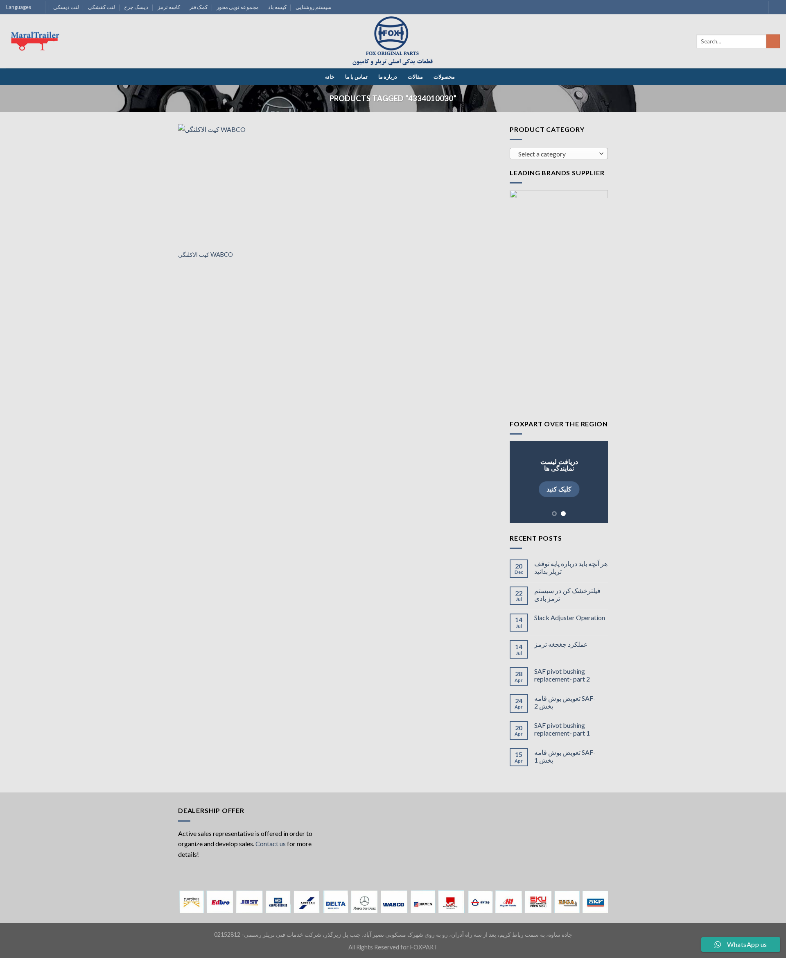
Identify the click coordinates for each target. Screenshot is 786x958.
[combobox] (559, 153)
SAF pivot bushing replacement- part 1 (562, 729)
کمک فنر (198, 7)
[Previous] (522, 482)
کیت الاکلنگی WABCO (205, 254)
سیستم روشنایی (314, 7)
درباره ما (387, 76)
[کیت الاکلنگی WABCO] (228, 184)
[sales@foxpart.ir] (741, 7)
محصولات (444, 76)
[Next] (595, 482)
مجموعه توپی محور (238, 7)
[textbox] (557, 154)
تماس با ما (356, 76)
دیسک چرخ (136, 7)
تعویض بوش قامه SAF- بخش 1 (565, 756)
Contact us (270, 843)
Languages (18, 7)
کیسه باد (277, 7)
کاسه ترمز (169, 7)
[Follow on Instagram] (775, 7)
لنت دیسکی (66, 7)
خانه (329, 76)
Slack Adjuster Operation (569, 617)
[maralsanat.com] (37, 41)
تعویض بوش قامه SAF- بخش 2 (565, 702)
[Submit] (773, 41)
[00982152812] (757, 7)
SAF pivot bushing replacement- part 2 (562, 675)
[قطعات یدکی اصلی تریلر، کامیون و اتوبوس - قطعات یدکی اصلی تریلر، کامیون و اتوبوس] (393, 41)
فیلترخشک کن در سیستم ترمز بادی (567, 594)
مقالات (415, 76)
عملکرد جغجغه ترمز (561, 644)
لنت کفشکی (101, 7)
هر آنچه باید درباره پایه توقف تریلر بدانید (571, 567)
